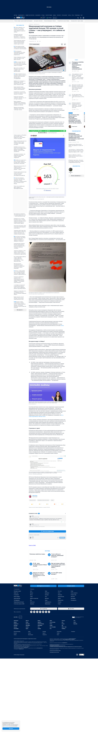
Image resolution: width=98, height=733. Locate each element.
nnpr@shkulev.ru (64, 642)
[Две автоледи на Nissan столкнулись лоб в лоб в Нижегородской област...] (49, 566)
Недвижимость (21, 15)
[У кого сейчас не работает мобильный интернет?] (49, 557)
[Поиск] (78, 17)
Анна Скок (34, 495)
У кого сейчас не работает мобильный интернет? (57, 555)
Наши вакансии (17, 598)
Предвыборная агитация (19, 602)
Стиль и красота (74, 592)
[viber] (40, 612)
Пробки (49, 17)
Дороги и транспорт (34, 598)
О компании (16, 594)
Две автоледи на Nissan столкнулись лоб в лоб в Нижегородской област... (58, 565)
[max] (43, 612)
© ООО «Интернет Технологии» (19, 654)
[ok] (37, 612)
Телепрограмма (48, 15)
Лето (46, 596)
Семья (59, 603)
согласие (6, 725)
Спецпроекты (73, 600)
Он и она (59, 591)
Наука (46, 600)
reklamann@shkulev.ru (72, 638)
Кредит (52, 500)
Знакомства (37, 15)
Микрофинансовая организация (43, 500)
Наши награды (17, 596)
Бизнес (31, 592)
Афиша (54, 15)
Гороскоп (59, 15)
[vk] (34, 612)
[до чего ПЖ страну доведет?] (49, 576)
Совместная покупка (29, 15)
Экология (73, 596)
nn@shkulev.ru (26, 647)
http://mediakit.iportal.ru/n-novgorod (69, 639)
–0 (64, 521)
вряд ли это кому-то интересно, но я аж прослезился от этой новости (39, 574)
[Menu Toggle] (14, 17)
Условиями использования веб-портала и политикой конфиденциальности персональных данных (66, 646)
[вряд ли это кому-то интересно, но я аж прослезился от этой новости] (31, 576)
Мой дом (47, 598)
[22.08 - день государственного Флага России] (31, 566)
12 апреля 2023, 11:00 (32, 41)
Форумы (15, 15)
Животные (32, 602)
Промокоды (77, 15)
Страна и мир (73, 594)
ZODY (82, 15)
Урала (62, 325)
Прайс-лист (16, 592)
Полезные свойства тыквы (37, 554)
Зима (46, 591)
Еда (31, 600)
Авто (31, 591)
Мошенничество (32, 500)
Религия (59, 602)
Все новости (20, 25)
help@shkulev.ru (21, 648)
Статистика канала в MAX (19, 603)
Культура (47, 594)
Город (31, 596)
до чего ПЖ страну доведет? (56, 573)
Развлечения (60, 600)
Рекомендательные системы (54, 652)
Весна (31, 594)
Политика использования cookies (55, 650)
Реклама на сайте (17, 591)
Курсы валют (64, 15)
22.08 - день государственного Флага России (40, 565)
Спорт (72, 591)
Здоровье (32, 603)
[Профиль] (83, 17)
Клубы (69, 15)
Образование (47, 603)
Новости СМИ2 (32, 545)
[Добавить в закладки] (62, 44)
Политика (60, 594)
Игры (73, 15)
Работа (59, 598)
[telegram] (31, 612)
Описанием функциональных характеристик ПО (57, 645)
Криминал (47, 592)
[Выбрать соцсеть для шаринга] (65, 44)
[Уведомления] (80, 17)
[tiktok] (49, 612)
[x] (46, 612)
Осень (59, 592)
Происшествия (61, 596)
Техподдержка (17, 600)
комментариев (35, 44)
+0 (61, 521)
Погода (43, 15)
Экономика (73, 598)
